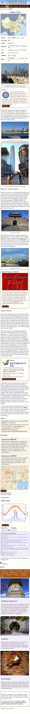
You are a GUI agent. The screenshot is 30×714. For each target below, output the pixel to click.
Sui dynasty (22, 318)
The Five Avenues (8, 200)
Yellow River (20, 315)
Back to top (4, 564)
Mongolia (24, 342)
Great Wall (26, 326)
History (20, 6)
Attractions (4, 571)
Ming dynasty (24, 235)
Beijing (14, 55)
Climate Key (5, 525)
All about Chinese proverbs (9, 379)
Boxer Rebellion (4, 356)
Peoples (11, 571)
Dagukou (3, 334)
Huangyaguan (13, 326)
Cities (2, 575)
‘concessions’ (12, 343)
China (7, 6)
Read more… (6, 106)
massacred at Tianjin (12, 349)
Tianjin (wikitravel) (10, 553)
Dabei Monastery (5, 237)
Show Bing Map (5, 497)
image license (22, 86)
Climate (26, 571)
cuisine (12, 119)
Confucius (14, 238)
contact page (17, 697)
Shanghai (13, 118)
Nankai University (5, 439)
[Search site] (27, 6)
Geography (5, 573)
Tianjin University (5, 456)
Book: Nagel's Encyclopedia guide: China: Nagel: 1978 (12, 548)
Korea (16, 429)
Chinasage (2, 6)
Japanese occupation (5, 384)
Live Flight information (18, 426)
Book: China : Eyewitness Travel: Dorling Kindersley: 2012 (13, 540)
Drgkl (7, 141)
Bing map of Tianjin (6, 494)
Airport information (7, 428)
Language (16, 6)
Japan (13, 429)
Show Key (3, 491)
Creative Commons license (22, 141)
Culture (11, 6)
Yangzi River (24, 573)
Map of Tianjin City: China (12, 552)
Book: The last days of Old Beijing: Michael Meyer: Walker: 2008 (14, 549)
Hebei (9, 55)
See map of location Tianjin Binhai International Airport (14, 431)
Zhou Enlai (4, 446)
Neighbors (19, 571)
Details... (5, 306)
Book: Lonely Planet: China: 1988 (8, 541)
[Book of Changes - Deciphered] (15, 290)
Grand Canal (5, 320)
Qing (4, 342)
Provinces (6, 9)
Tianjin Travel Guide (10, 554)
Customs (16, 575)
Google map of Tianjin (6, 492)
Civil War (22, 383)
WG (5, 113)
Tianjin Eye (12, 246)
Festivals (9, 575)
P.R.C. (24, 6)
